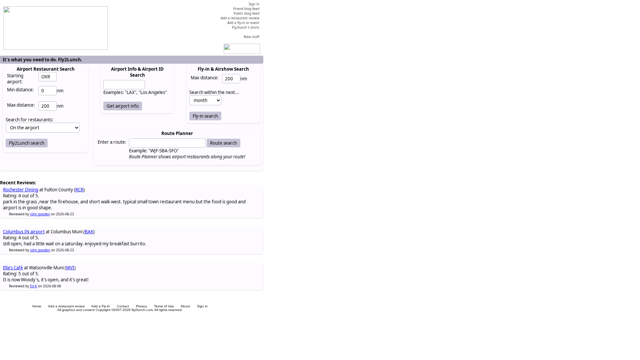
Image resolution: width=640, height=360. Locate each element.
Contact (123, 306)
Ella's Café (13, 268)
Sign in (202, 306)
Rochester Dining (20, 190)
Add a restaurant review (66, 306)
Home (36, 306)
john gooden (40, 214)
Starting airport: (15, 79)
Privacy (141, 306)
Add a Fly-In (100, 306)
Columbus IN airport (24, 232)
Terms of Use (164, 306)
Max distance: (21, 105)
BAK (89, 232)
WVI (70, 268)
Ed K (33, 286)
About (185, 306)
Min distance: (20, 90)
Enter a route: (112, 142)
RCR (79, 190)
